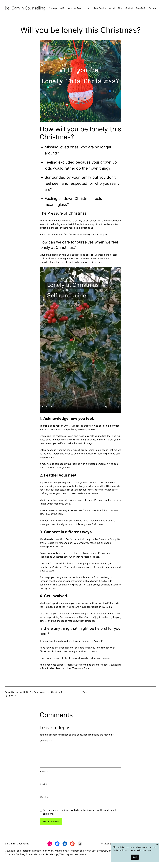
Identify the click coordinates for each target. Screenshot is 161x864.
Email (43, 784)
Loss (48, 692)
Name (44, 771)
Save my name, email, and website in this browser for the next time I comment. (79, 812)
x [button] (157, 845)
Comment (46, 740)
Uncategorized (58, 692)
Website (44, 797)
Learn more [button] (147, 850)
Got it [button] (134, 857)
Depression (39, 692)
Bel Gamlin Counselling (17, 843)
